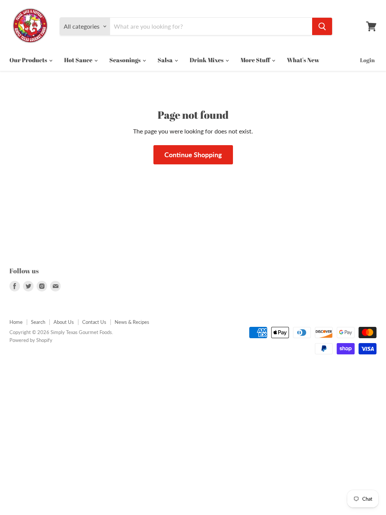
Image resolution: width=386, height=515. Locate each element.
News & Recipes (132, 322)
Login (367, 60)
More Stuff (255, 60)
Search (38, 322)
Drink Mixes (207, 60)
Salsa (166, 60)
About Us (64, 322)
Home (16, 322)
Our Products (28, 60)
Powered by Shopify (30, 340)
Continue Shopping (193, 154)
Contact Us (94, 322)
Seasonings (125, 60)
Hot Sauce (78, 60)
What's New (303, 60)
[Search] (322, 26)
